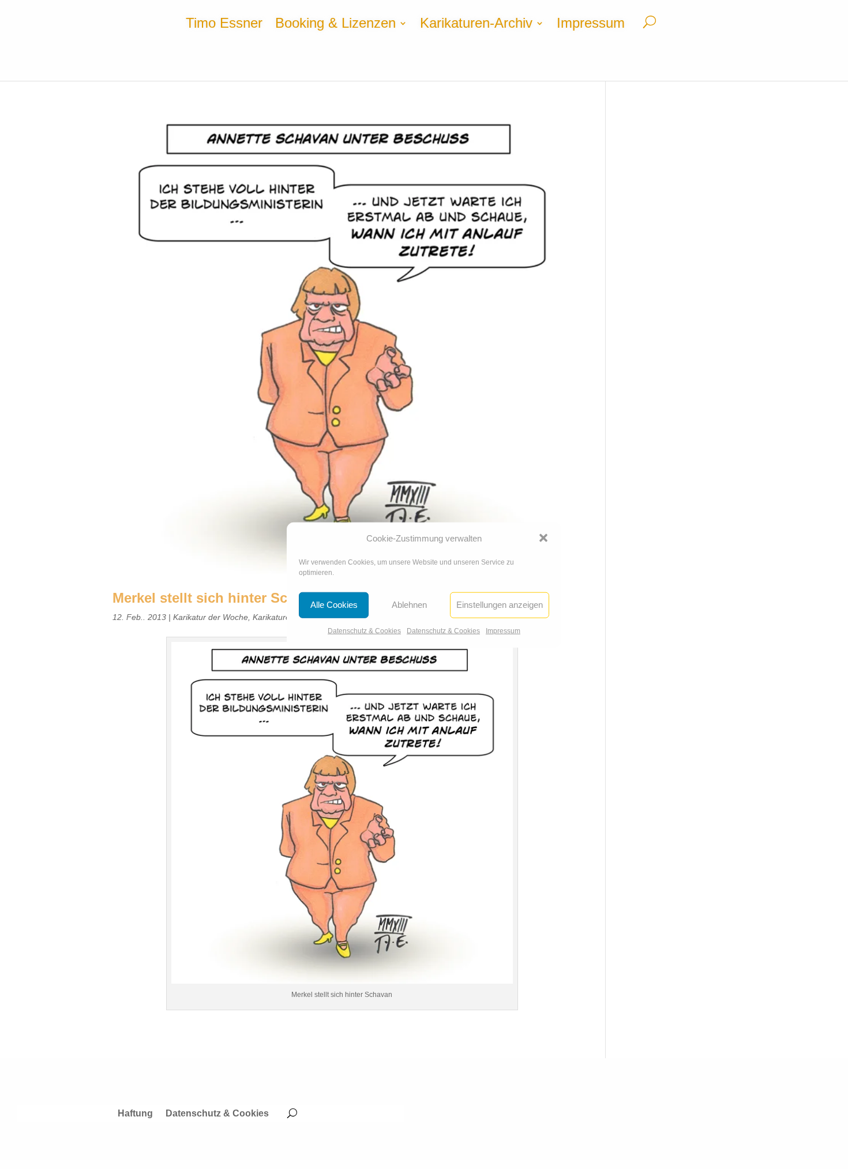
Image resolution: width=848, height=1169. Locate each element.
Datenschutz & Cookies (364, 630)
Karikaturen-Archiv (476, 25)
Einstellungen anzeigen (499, 605)
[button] (543, 538)
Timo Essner (224, 25)
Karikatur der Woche (210, 617)
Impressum (503, 630)
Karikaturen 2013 (284, 617)
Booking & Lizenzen (335, 25)
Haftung (135, 1114)
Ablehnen (409, 605)
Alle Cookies (334, 605)
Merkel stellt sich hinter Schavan (219, 598)
